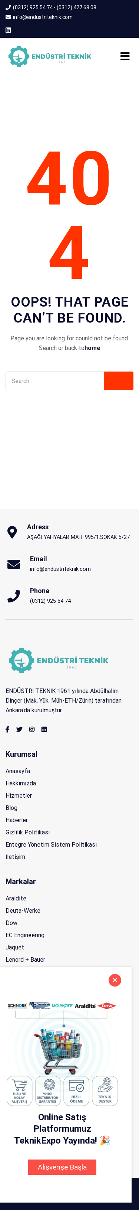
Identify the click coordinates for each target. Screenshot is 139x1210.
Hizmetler (19, 795)
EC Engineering (25, 935)
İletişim (15, 856)
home (92, 347)
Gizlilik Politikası (28, 832)
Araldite (16, 898)
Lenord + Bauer (25, 959)
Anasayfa (18, 771)
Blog (11, 807)
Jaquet (15, 947)
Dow (11, 922)
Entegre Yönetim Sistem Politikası (51, 844)
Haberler (17, 820)
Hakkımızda (21, 783)
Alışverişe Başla (62, 1167)
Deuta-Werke (23, 910)
